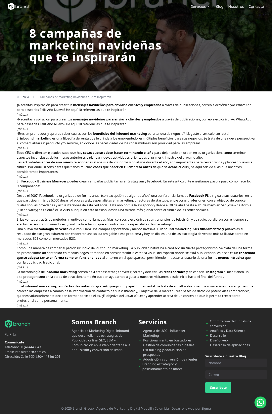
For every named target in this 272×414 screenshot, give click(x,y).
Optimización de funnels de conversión (230, 323)
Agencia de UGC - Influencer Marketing (164, 333)
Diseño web (219, 340)
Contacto (256, 6)
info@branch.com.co (30, 352)
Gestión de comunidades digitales (168, 345)
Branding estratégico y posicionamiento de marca (162, 366)
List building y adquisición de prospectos (164, 352)
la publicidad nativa (144, 248)
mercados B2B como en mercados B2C (46, 238)
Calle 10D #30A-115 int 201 (40, 356)
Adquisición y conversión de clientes (170, 359)
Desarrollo (218, 335)
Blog (219, 6)
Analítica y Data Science (227, 331)
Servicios (199, 6)
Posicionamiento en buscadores (167, 340)
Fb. (7, 334)
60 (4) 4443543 (30, 347)
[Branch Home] (19, 6)
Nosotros (236, 6)
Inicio (25, 97)
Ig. (15, 334)
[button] (260, 402)
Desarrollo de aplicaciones (230, 345)
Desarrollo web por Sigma (191, 408)
